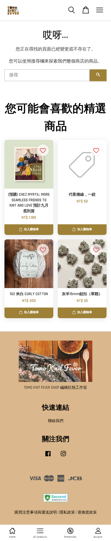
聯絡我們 (55, 421)
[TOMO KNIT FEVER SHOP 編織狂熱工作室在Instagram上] (63, 456)
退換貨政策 (87, 512)
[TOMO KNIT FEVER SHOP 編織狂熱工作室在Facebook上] (48, 456)
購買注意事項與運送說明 (36, 512)
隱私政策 (67, 512)
